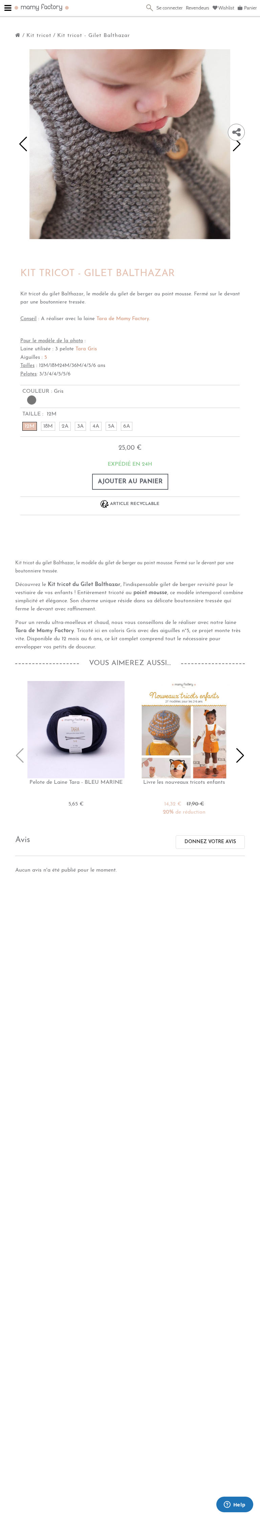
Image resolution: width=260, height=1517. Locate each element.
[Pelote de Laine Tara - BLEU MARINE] (76, 729)
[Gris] (31, 400)
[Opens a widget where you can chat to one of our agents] (234, 1505)
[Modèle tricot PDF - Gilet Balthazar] (130, 164)
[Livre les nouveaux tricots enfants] (184, 729)
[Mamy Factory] (42, 7)
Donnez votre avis (210, 841)
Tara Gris (86, 349)
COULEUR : (43, 391)
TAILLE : (39, 414)
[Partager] (236, 132)
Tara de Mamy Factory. (123, 319)
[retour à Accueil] (18, 36)
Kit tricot (38, 35)
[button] (23, 144)
